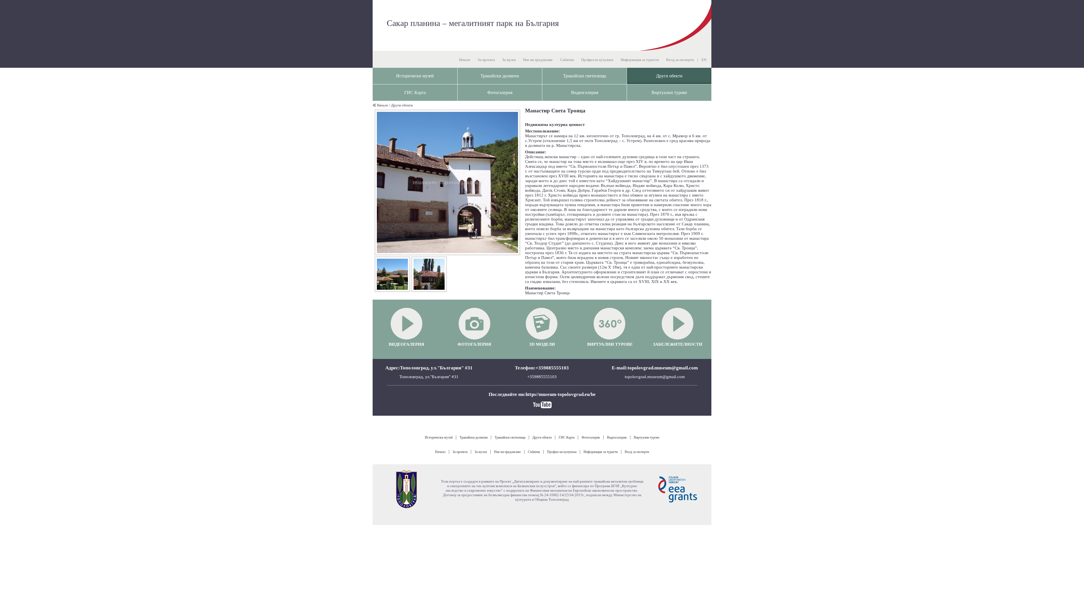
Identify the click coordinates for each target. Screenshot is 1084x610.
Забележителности (677, 344)
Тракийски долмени (499, 75)
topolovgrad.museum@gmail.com (655, 376)
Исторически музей (415, 75)
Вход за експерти (680, 60)
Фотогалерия (499, 92)
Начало (464, 60)
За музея (509, 60)
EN (703, 60)
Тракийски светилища (584, 75)
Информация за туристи (640, 60)
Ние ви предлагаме (538, 60)
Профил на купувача (597, 60)
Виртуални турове (669, 92)
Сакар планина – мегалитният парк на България (473, 22)
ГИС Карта (415, 92)
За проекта (486, 60)
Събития (567, 60)
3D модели (542, 344)
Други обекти (669, 75)
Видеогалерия (584, 92)
